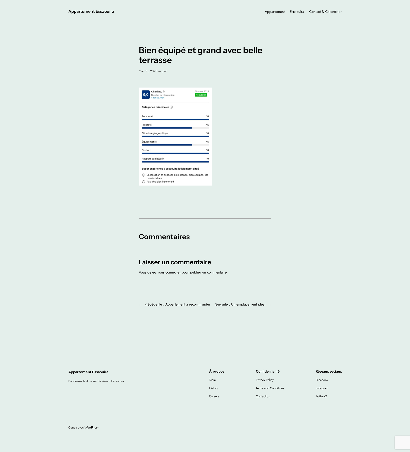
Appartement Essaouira (91, 11)
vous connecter (169, 272)
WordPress (92, 427)
